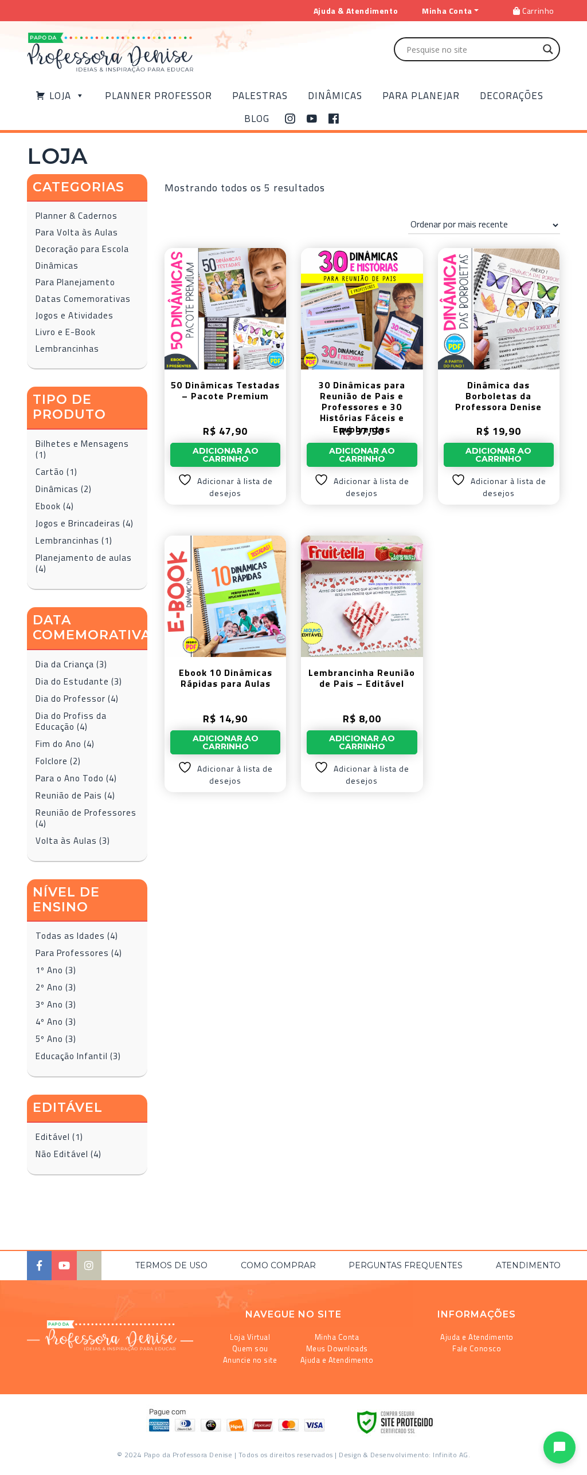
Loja (60, 95)
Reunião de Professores (86, 812)
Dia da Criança (65, 664)
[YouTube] (312, 118)
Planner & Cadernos (77, 215)
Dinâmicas (335, 95)
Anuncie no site (250, 1360)
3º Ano (49, 1004)
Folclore (52, 761)
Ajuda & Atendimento (356, 11)
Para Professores (72, 952)
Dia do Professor (70, 698)
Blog (256, 118)
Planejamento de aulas (84, 557)
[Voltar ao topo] (24, 1461)
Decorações (511, 95)
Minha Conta (337, 1337)
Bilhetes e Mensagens (82, 443)
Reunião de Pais (69, 795)
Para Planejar (421, 95)
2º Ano (49, 987)
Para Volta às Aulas (77, 232)
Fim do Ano (58, 743)
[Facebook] (334, 118)
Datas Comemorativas (83, 298)
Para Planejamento (75, 282)
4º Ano (49, 1021)
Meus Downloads (337, 1348)
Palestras (260, 95)
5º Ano (49, 1038)
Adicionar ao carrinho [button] (226, 455)
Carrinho (537, 11)
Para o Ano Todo (70, 778)
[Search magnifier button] (548, 49)
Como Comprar (278, 1265)
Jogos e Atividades (75, 315)
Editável (53, 1136)
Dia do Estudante (72, 681)
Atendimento (528, 1265)
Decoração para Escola (82, 248)
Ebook (48, 506)
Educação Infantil (72, 1056)
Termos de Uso (171, 1265)
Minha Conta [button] (447, 11)
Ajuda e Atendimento (337, 1360)
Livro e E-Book (66, 332)
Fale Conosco (476, 1348)
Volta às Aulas (66, 840)
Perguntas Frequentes (406, 1265)
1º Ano (49, 970)
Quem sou (250, 1348)
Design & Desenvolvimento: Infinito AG (403, 1454)
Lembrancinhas (67, 348)
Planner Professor (158, 95)
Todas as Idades (70, 935)
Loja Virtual (250, 1337)
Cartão (50, 471)
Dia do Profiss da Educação (71, 721)
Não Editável (62, 1154)
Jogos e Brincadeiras (78, 523)
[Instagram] (290, 118)
